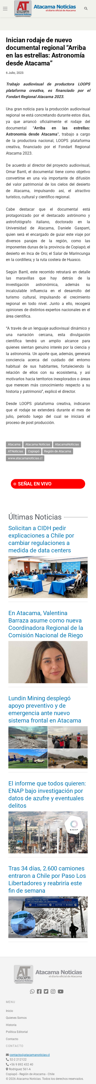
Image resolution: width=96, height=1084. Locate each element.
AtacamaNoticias (67, 444)
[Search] (86, 9)
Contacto (12, 1039)
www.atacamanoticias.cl (25, 458)
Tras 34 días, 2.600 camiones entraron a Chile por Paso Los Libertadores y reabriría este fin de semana (47, 879)
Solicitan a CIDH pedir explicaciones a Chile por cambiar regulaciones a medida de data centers (41, 539)
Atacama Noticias (37, 444)
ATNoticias (15, 451)
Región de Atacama (57, 451)
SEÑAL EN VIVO (34, 484)
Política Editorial (17, 1032)
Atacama (14, 444)
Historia (11, 1025)
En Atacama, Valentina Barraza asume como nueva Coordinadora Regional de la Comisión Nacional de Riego (45, 624)
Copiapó (33, 451)
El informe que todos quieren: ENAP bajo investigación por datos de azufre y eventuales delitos (47, 794)
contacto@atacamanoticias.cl (30, 1055)
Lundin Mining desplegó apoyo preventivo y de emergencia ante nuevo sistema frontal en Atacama (44, 709)
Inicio (9, 1011)
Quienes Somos (16, 1018)
